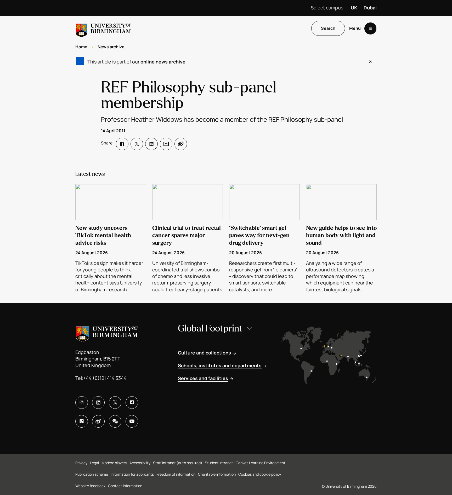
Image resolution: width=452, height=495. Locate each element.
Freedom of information (175, 474)
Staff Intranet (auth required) (177, 462)
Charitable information (217, 474)
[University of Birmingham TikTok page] (81, 421)
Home (81, 47)
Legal (94, 462)
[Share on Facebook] (122, 144)
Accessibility (139, 462)
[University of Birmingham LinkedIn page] (98, 402)
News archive (111, 47)
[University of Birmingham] (103, 28)
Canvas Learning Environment (260, 462)
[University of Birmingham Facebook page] (132, 402)
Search (328, 28)
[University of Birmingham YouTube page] (132, 421)
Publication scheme (91, 474)
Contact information (125, 485)
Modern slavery (114, 462)
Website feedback (90, 485)
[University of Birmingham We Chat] (115, 421)
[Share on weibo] (180, 144)
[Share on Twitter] (137, 144)
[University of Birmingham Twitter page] (115, 402)
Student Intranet (219, 462)
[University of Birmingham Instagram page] (81, 402)
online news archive (162, 62)
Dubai (370, 7)
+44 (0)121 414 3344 (105, 378)
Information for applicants (132, 474)
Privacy (81, 462)
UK (354, 7)
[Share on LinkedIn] (151, 144)
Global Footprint (210, 328)
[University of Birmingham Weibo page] (98, 421)
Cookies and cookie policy (259, 474)
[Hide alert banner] (370, 61)
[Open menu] (370, 28)
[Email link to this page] (166, 144)
